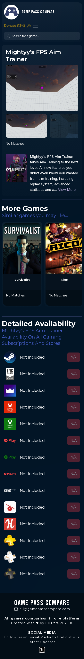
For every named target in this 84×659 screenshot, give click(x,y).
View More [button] (67, 190)
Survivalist (22, 280)
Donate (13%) (14, 26)
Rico (64, 280)
